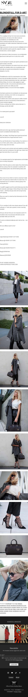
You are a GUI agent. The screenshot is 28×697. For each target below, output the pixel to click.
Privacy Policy (19, 660)
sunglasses (16, 611)
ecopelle (13, 607)
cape (1, 607)
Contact (11, 677)
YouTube (12, 673)
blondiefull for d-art (21, 605)
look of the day (8, 609)
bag (16, 603)
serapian (6, 611)
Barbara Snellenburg (20, 15)
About (17, 677)
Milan (14, 609)
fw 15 (22, 607)
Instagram (8, 673)
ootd (25, 609)
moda (17, 609)
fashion (18, 607)
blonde (8, 605)
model (21, 609)
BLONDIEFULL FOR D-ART (13, 12)
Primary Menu (26, 4)
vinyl (23, 611)
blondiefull (13, 605)
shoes (10, 611)
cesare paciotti (7, 607)
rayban (2, 611)
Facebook (20, 673)
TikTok (16, 673)
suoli (20, 611)
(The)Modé (8, 603)
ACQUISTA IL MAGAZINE (14, 621)
